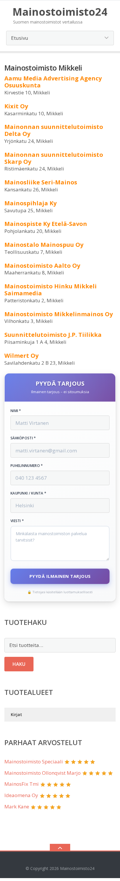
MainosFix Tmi (21, 784)
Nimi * (15, 411)
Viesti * (17, 521)
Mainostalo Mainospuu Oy (43, 245)
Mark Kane (16, 806)
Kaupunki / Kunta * (28, 493)
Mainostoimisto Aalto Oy (42, 265)
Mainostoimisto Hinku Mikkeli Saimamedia (50, 289)
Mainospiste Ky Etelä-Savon (45, 224)
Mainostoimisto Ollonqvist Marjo (42, 772)
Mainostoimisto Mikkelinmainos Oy (58, 314)
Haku (19, 664)
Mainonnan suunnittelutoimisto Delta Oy (53, 130)
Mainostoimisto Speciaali (33, 761)
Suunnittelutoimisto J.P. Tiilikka (53, 335)
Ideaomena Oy (21, 795)
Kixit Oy (16, 106)
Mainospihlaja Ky (30, 203)
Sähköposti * (23, 438)
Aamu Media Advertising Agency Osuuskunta (53, 81)
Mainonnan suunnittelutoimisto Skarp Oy (53, 158)
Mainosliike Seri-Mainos (40, 182)
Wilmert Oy (21, 355)
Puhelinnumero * (26, 465)
